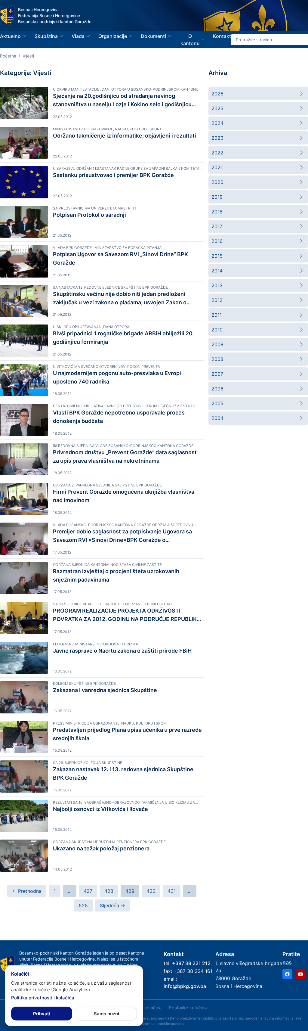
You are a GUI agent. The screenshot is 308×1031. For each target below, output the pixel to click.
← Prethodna (27, 891)
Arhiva (217, 72)
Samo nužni (106, 1014)
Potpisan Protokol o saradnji (89, 215)
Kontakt (222, 36)
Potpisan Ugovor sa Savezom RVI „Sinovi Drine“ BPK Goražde (120, 258)
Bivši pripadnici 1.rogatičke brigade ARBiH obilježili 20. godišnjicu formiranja (123, 337)
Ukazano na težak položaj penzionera (101, 848)
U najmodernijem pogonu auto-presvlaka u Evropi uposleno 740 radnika (117, 377)
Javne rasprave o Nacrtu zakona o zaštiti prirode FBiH (122, 650)
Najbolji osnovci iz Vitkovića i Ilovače (100, 809)
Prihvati (41, 1014)
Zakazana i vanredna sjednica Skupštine (105, 690)
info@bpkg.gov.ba (185, 986)
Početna (8, 55)
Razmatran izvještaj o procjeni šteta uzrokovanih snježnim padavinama (116, 575)
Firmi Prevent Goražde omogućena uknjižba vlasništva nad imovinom (123, 496)
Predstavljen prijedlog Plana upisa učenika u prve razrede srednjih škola (127, 734)
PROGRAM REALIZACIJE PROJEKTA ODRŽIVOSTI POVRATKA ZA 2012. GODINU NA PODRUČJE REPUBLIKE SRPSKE (126, 615)
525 (83, 905)
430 (151, 891)
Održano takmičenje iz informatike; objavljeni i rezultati (124, 135)
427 (88, 891)
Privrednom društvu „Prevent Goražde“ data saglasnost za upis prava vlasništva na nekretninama (125, 456)
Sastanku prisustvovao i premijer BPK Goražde (113, 175)
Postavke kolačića (188, 1008)
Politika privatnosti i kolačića (42, 998)
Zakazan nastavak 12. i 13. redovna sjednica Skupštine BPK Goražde (123, 773)
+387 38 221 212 (191, 963)
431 (172, 891)
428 (108, 891)
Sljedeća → (112, 905)
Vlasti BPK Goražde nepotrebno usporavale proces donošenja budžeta (119, 416)
